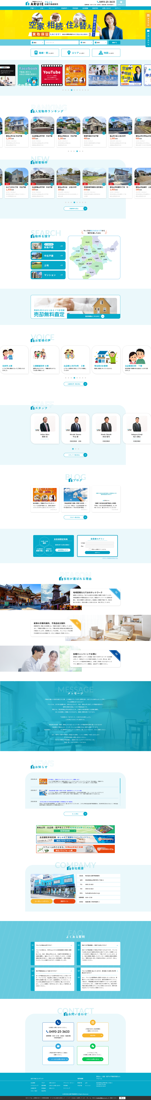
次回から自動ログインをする (99, 549)
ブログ (43, 1083)
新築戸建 (80, 1083)
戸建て (32, 8)
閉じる (122, 1098)
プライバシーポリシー (68, 1083)
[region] (75, 792)
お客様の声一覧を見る (74, 384)
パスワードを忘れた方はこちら (110, 558)
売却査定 (75, 8)
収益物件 (64, 8)
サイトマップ (66, 1088)
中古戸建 (80, 1085)
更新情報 (43, 1085)
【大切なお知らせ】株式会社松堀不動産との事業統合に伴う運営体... (56, 801)
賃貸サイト (64, 901)
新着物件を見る (74, 208)
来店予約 (95, 8)
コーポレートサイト (42, 901)
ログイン (118, 8)
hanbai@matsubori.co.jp (92, 893)
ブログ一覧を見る (75, 517)
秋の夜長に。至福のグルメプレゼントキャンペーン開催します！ (64, 779)
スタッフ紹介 (34, 1091)
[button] (63, 90)
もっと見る (75, 814)
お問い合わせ (106, 8)
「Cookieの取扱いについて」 (101, 1098)
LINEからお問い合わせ (92, 1059)
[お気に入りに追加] (26, 133)
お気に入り (121, 4)
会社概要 (85, 8)
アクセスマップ (34, 1085)
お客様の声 (33, 1088)
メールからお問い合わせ (58, 1059)
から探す (46, 52)
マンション (52, 8)
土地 (41, 8)
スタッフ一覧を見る (74, 455)
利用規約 (65, 1085)
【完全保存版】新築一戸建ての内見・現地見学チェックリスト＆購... (65, 790)
